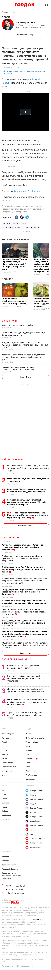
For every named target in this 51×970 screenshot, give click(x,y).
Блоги (12, 12)
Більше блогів (25, 377)
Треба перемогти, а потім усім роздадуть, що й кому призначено (20, 368)
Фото (28, 763)
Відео (28, 767)
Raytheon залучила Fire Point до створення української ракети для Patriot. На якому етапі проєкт (24, 569)
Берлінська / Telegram (27, 191)
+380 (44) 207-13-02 (15, 889)
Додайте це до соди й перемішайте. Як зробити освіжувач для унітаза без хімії (26, 690)
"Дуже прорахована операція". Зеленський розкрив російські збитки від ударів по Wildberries (23, 547)
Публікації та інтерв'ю (35, 738)
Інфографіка (7, 771)
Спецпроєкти (31, 779)
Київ (3, 790)
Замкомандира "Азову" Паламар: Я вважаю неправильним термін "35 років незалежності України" (26, 502)
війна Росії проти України (12, 227)
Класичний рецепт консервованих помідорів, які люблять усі (23, 666)
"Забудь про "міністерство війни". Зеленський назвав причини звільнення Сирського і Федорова (24, 591)
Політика (5, 738)
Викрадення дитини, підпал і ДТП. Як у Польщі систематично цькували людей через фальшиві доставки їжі (24, 622)
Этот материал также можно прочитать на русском (24, 72)
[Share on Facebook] (16, 217)
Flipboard (33, 830)
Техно (4, 758)
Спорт (4, 750)
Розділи (29, 729)
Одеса (4, 799)
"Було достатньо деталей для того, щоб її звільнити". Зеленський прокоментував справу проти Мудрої (23, 611)
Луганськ (5, 819)
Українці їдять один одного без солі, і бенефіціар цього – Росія (23, 333)
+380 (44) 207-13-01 (15, 886)
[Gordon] (24, 5)
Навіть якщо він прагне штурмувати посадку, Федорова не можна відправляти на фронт (23, 357)
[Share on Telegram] (27, 217)
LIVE (27, 754)
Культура (5, 754)
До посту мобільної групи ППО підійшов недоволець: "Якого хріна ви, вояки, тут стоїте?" (25, 344)
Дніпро (5, 811)
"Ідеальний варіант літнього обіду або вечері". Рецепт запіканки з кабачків (25, 713)
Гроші (4, 742)
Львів (4, 795)
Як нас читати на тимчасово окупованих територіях (11, 875)
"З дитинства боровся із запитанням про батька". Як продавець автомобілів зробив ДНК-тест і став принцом (25, 645)
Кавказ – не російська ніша (18, 325)
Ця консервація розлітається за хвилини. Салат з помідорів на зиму (15, 301)
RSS (31, 834)
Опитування (31, 771)
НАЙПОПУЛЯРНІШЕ (12, 459)
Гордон (5, 12)
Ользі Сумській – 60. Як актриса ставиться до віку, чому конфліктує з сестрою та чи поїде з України (27, 702)
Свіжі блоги (9, 321)
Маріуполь (6, 815)
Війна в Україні (8, 734)
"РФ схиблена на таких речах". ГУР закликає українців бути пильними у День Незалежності (25, 601)
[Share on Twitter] (22, 217)
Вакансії (5, 857)
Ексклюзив (30, 758)
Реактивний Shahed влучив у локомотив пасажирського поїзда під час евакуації (26, 490)
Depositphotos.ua (35, 919)
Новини (5, 729)
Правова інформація (10, 869)
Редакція (5, 861)
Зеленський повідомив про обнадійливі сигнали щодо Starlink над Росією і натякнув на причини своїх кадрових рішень (25, 634)
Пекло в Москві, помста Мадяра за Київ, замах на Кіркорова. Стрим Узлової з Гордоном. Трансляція (27, 515)
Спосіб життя (7, 763)
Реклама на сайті (9, 865)
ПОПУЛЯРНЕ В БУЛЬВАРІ (16, 659)
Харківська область (10, 223)
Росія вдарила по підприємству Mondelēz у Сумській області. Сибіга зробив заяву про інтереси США (22, 558)
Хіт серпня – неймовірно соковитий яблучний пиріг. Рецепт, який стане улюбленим (23, 678)
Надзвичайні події (9, 767)
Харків (4, 807)
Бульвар (7, 279)
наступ (24, 223)
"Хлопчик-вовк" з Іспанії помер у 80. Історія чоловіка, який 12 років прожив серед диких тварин (28, 468)
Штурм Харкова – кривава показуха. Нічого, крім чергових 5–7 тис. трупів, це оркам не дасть (14, 264)
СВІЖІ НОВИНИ (10, 538)
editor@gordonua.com (16, 893)
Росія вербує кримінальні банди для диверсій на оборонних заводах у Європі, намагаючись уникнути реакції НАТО (24, 580)
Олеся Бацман (36, 821)
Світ (3, 746)
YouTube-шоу (31, 775)
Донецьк (5, 803)
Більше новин (25, 653)
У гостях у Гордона (34, 742)
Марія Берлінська (32, 227)
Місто (4, 785)
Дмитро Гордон (36, 791)
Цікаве (4, 775)
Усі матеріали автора (25, 35)
